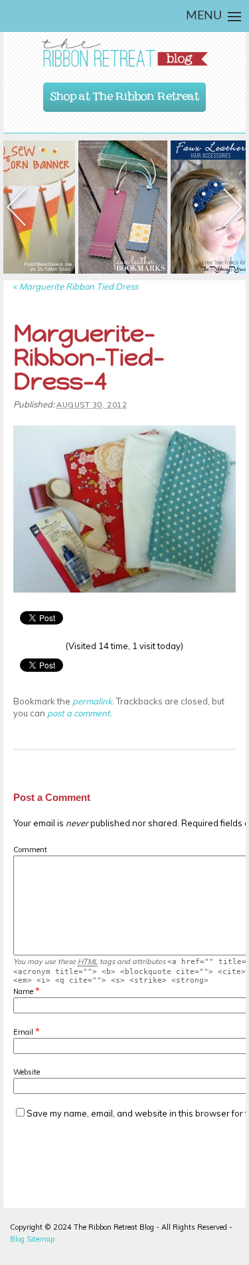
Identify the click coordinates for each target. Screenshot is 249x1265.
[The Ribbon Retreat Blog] (124, 53)
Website (26, 1072)
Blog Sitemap (32, 1239)
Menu (204, 16)
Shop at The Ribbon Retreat (124, 93)
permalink (92, 701)
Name (23, 991)
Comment (30, 849)
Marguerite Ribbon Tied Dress (75, 286)
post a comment (78, 713)
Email (23, 1032)
